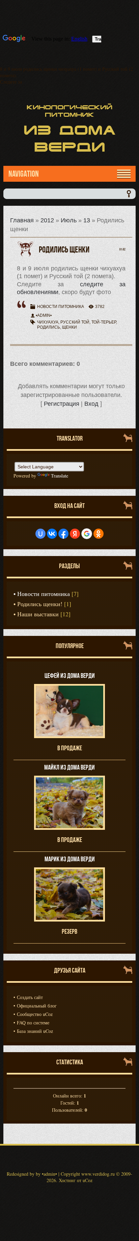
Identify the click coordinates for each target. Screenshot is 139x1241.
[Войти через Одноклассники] (98, 534)
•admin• (44, 315)
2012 (47, 220)
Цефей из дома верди (70, 675)
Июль (69, 220)
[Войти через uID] (40, 534)
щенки (69, 327)
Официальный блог (37, 1005)
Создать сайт (30, 997)
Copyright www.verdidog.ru (88, 1174)
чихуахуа (47, 322)
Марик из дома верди (70, 859)
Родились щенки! (39, 604)
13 (86, 220)
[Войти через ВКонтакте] (52, 534)
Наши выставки (38, 614)
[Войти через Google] (86, 533)
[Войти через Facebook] (63, 534)
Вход (91, 403)
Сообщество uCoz (35, 1014)
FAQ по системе (33, 1022)
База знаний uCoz (35, 1031)
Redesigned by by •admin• (32, 1174)
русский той (74, 322)
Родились (48, 327)
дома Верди (70, 138)
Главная (22, 220)
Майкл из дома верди (69, 767)
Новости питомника (60, 306)
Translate (59, 475)
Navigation (23, 173)
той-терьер (103, 322)
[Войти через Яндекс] (75, 534)
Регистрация (61, 403)
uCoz (87, 1180)
